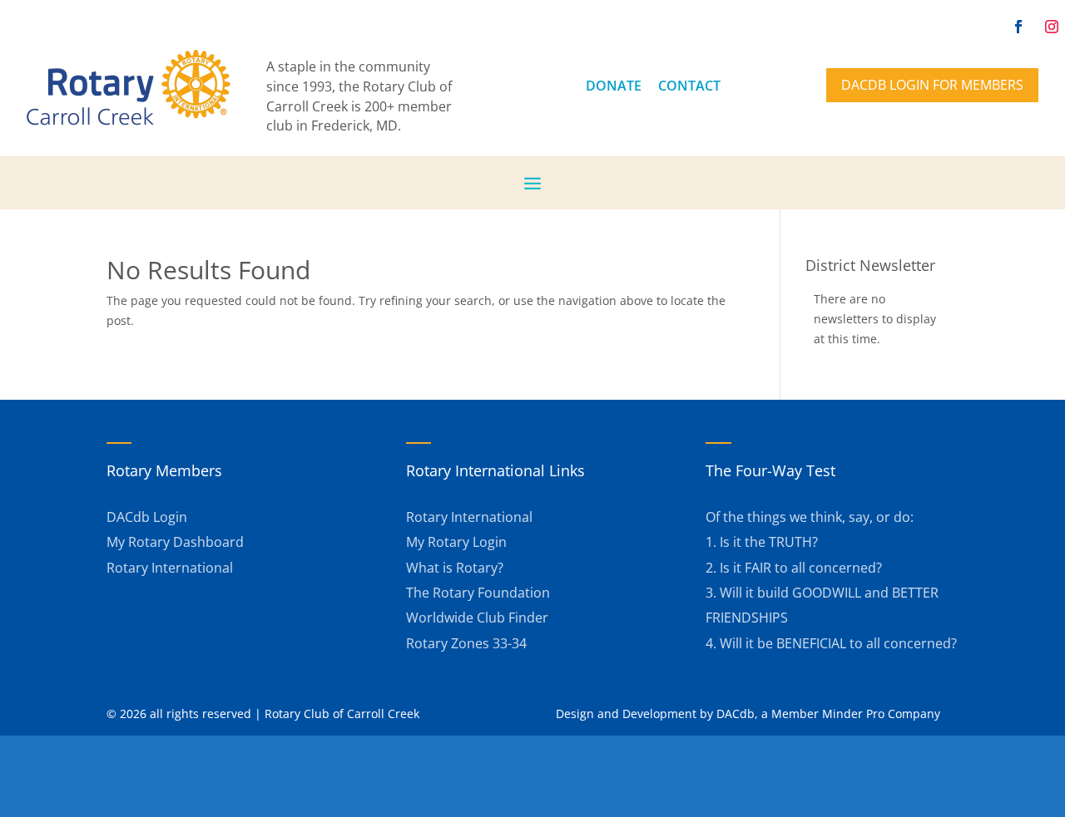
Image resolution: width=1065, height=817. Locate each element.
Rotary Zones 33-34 (466, 643)
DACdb (735, 713)
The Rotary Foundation (478, 592)
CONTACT (689, 85)
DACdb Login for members (932, 85)
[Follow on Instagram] (1051, 26)
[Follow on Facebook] (1018, 26)
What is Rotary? (454, 568)
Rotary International (169, 568)
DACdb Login (146, 517)
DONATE (613, 85)
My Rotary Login (456, 542)
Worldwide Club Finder (477, 617)
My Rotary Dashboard (175, 542)
